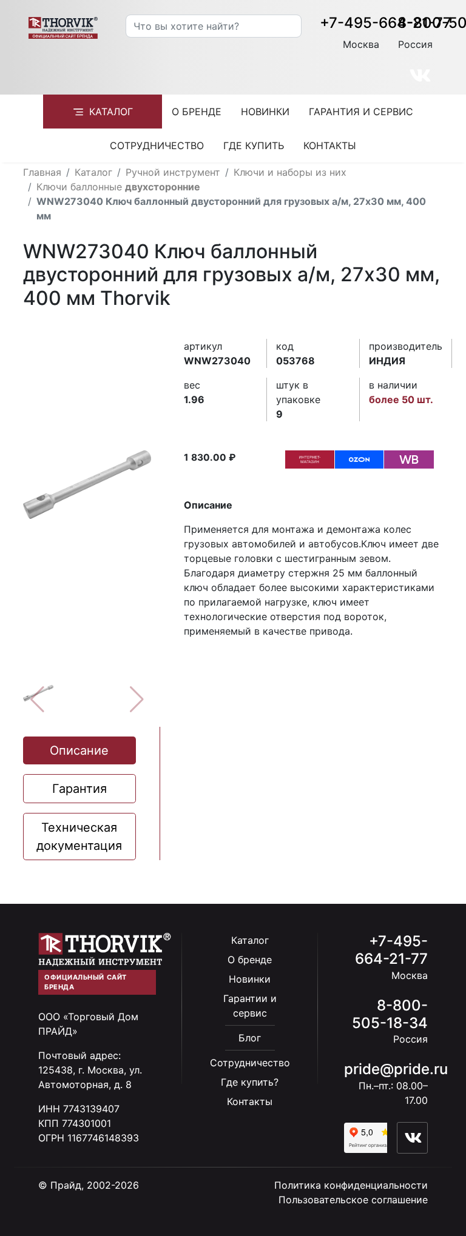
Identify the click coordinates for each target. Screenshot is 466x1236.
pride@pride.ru (396, 1069)
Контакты (329, 145)
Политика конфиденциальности (351, 1185)
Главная (42, 172)
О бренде (196, 111)
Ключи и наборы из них (290, 172)
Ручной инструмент (173, 172)
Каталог (111, 111)
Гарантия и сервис (361, 111)
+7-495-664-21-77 (385, 23)
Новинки (265, 111)
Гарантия (79, 788)
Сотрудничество (157, 145)
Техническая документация (79, 836)
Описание (79, 750)
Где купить (253, 145)
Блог (249, 1038)
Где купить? (250, 1082)
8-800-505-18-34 (390, 1014)
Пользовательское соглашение (353, 1200)
